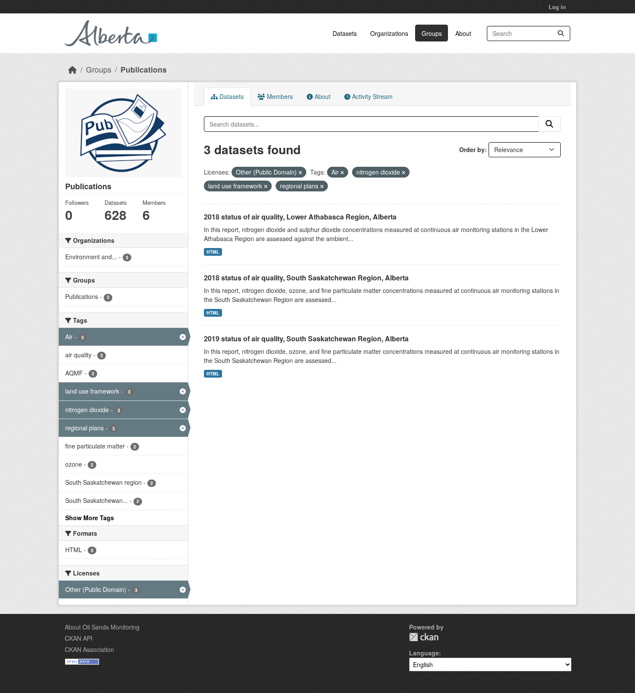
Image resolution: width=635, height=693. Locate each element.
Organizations (389, 33)
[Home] (72, 69)
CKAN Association (89, 649)
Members (279, 96)
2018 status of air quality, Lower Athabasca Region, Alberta (300, 217)
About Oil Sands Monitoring (102, 627)
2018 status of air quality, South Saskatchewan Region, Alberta (306, 278)
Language (424, 652)
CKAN (423, 637)
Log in (557, 7)
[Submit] (560, 33)
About (463, 33)
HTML (212, 251)
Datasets (345, 33)
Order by (472, 149)
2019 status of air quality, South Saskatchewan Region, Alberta (306, 338)
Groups (432, 33)
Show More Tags (89, 517)
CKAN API (78, 638)
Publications (144, 69)
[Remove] (300, 172)
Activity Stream (371, 96)
